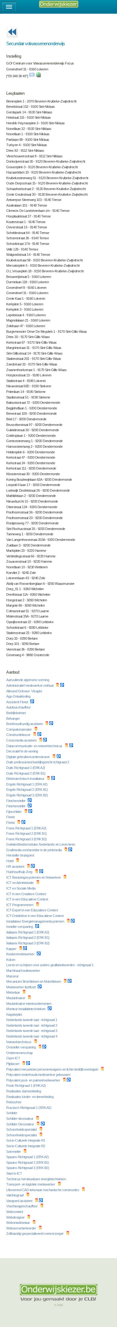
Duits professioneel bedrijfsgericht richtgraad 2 (38, 762)
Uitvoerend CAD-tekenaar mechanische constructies (43, 1190)
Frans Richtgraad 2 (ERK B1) (26, 833)
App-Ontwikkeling (18, 696)
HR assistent (15, 866)
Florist (10, 817)
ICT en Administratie (20, 883)
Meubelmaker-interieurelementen (29, 1003)
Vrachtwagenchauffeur (22, 1206)
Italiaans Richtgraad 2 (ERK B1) (28, 937)
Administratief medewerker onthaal (30, 685)
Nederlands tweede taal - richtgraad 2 (32, 1025)
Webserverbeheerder (21, 1228)
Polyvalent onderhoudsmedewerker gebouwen (38, 1074)
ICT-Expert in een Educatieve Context (32, 910)
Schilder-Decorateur (20, 1124)
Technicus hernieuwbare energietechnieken (36, 1179)
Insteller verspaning (20, 926)
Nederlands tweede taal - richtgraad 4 (32, 1036)
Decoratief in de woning (22, 751)
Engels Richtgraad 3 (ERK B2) (27, 795)
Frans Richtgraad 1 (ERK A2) (26, 828)
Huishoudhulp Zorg (19, 872)
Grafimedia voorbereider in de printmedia (34, 850)
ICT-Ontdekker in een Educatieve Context (35, 916)
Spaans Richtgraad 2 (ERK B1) (28, 1162)
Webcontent (15, 1212)
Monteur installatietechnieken (26, 1009)
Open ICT (13, 1058)
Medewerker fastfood (21, 987)
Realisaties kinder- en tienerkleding (30, 1097)
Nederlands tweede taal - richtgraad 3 (32, 1031)
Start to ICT (14, 1173)
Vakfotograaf (15, 1195)
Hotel (10, 861)
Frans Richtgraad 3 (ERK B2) (26, 839)
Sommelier (14, 1151)
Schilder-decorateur (20, 1118)
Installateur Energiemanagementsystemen (35, 921)
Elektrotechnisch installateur (25, 778)
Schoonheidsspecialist (21, 1129)
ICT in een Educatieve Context (27, 899)
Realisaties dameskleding (24, 1091)
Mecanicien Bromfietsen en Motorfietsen (34, 981)
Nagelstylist (14, 1014)
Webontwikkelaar (18, 1222)
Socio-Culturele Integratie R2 (26, 1146)
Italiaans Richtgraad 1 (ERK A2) (28, 932)
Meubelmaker (16, 998)
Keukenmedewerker (20, 954)
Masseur (12, 976)
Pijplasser (13, 1064)
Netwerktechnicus (19, 1042)
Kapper (11, 949)
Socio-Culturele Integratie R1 (26, 1140)
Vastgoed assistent (19, 1201)
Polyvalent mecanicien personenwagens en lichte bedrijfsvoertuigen (52, 1069)
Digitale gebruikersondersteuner (28, 757)
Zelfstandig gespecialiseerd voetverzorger (35, 1233)
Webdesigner (15, 1217)
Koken (11, 960)
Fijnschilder (14, 812)
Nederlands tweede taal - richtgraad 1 (32, 1020)
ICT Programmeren (20, 905)
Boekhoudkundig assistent (24, 724)
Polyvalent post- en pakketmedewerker (33, 1080)
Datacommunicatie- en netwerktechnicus (34, 746)
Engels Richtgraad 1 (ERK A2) (27, 784)
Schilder (12, 1113)
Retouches (14, 1102)
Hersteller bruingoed (20, 855)
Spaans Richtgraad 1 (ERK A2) (28, 1157)
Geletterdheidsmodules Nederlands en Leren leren (41, 844)
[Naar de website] (38, 76)
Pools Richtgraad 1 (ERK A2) (26, 1085)
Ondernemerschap (19, 1053)
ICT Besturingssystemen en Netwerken (33, 877)
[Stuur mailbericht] (31, 76)
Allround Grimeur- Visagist (24, 691)
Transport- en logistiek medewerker (31, 1184)
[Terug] (12, 39)
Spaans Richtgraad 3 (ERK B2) (28, 1168)
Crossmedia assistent (21, 740)
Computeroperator (19, 729)
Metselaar (13, 992)
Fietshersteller (16, 801)
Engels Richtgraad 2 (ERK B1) (27, 789)
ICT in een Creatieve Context (26, 894)
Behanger (13, 718)
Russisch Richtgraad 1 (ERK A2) (29, 1108)
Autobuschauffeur (19, 707)
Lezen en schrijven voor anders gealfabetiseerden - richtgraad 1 (50, 965)
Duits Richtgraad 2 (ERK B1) (26, 773)
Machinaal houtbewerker (23, 970)
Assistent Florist (17, 702)
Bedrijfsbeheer (16, 713)
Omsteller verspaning (21, 1047)
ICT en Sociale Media (21, 888)
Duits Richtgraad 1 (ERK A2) (26, 768)
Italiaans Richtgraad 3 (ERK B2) (28, 943)
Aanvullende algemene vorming (28, 680)
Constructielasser (18, 735)
